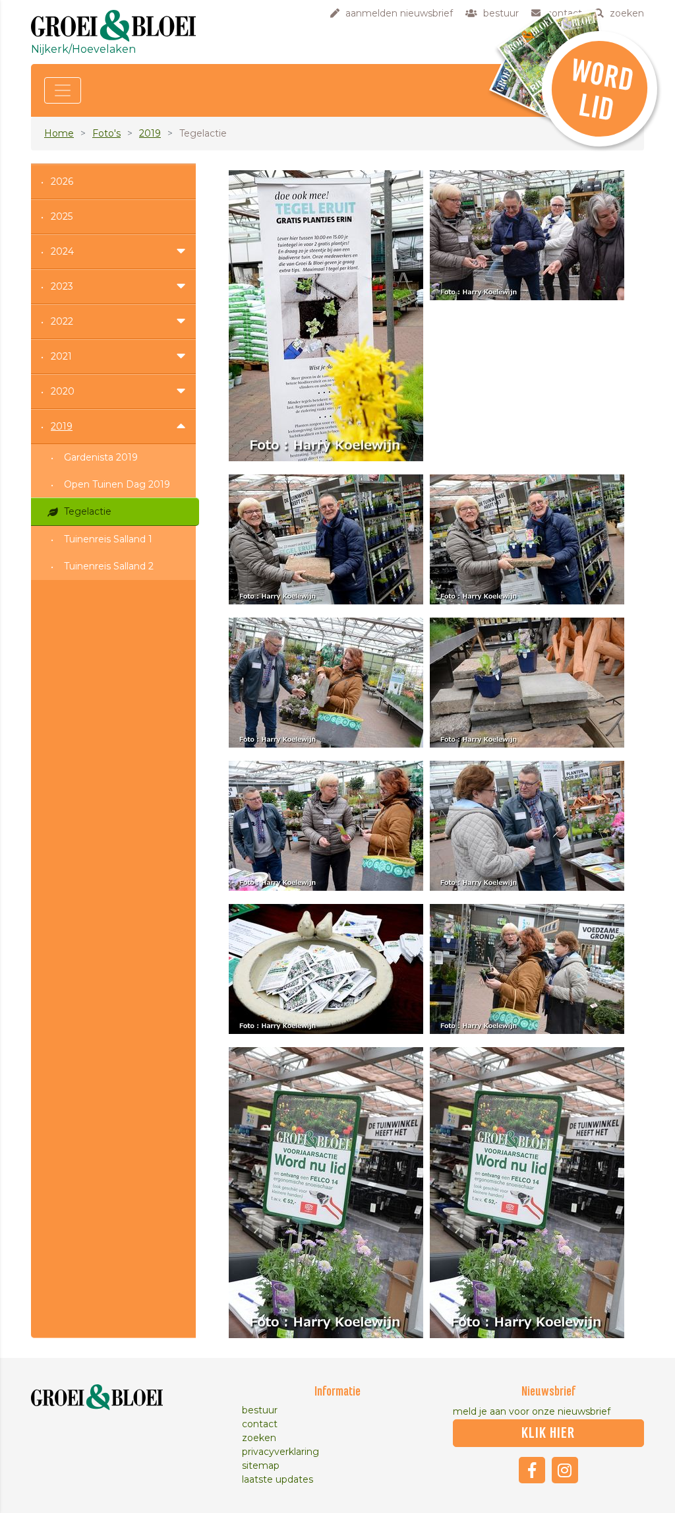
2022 (62, 321)
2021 (61, 356)
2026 (62, 181)
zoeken (259, 1438)
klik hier (548, 1433)
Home (59, 133)
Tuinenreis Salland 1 (108, 539)
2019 (150, 133)
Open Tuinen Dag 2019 (117, 484)
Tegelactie (87, 511)
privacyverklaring (280, 1452)
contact (260, 1424)
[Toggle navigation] (62, 90)
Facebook (532, 1470)
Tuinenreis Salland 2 (109, 566)
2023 (62, 286)
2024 (62, 251)
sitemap (260, 1465)
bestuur (260, 1410)
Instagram (565, 1470)
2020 (62, 391)
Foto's (106, 133)
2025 (62, 216)
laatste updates (277, 1479)
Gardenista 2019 (101, 457)
